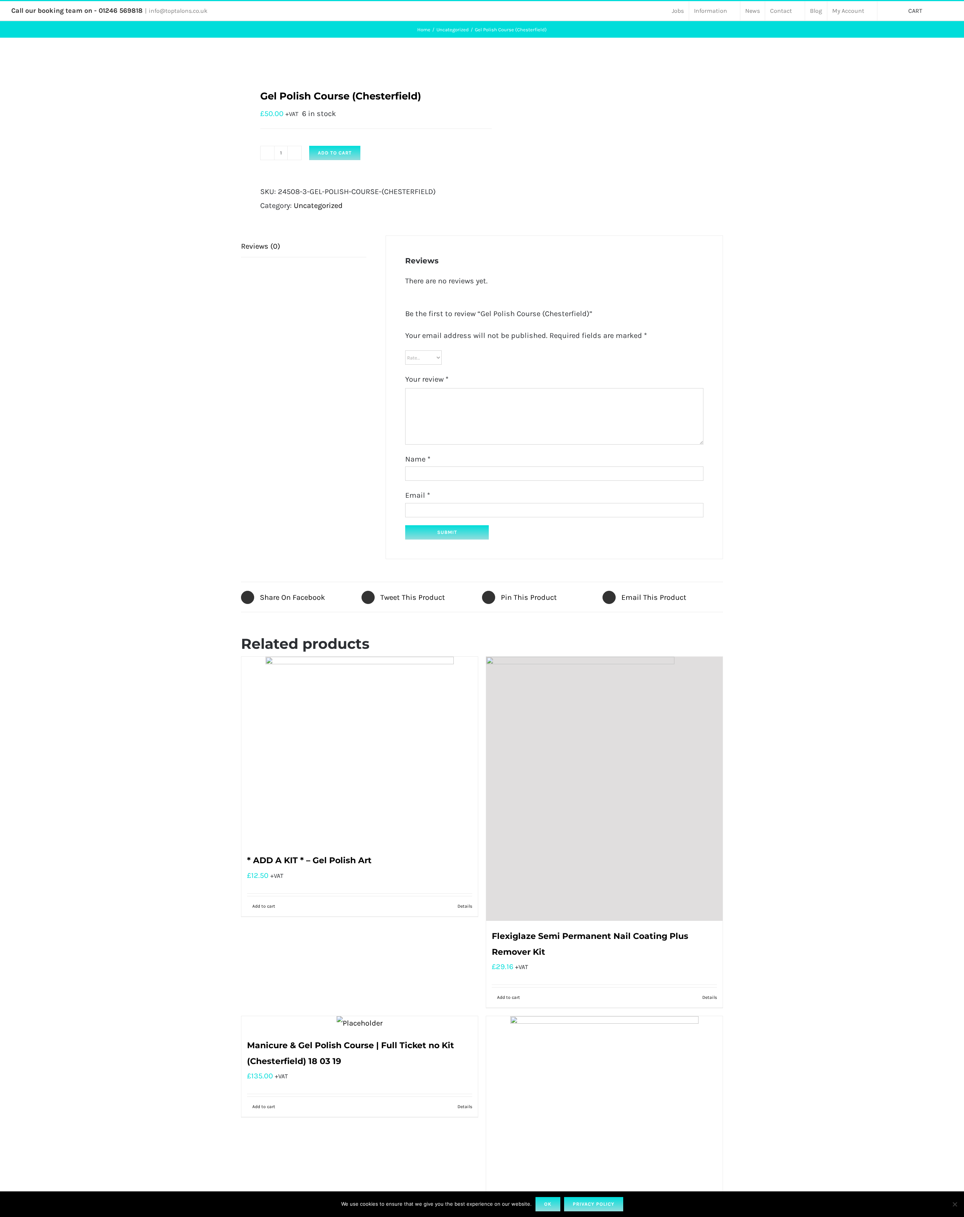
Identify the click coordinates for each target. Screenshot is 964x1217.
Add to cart (335, 153)
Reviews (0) (260, 246)
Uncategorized (318, 205)
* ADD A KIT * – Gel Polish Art (309, 860)
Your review (426, 379)
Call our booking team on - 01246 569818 (77, 10)
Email (417, 495)
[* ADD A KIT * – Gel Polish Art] (359, 751)
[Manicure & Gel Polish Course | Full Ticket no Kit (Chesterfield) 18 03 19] (359, 1023)
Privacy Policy (594, 1204)
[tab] (303, 246)
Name (417, 459)
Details (465, 906)
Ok (548, 1204)
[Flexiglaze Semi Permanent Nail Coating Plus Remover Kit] (604, 789)
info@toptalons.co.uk (178, 10)
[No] (954, 1204)
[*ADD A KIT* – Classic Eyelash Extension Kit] (604, 1110)
